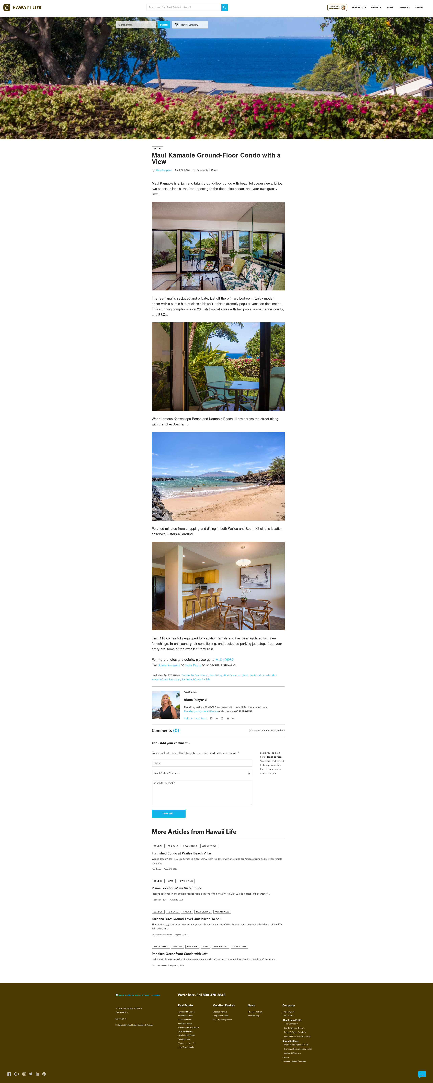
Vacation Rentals (220, 1011)
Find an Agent (288, 1011)
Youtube (233, 718)
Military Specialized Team (296, 1044)
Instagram (222, 718)
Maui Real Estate (185, 1023)
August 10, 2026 (176, 899)
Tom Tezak (156, 869)
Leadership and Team (294, 1027)
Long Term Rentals (186, 1047)
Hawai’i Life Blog (255, 1011)
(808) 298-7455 (243, 711)
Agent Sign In (120, 1018)
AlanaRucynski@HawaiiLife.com (201, 711)
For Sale (195, 675)
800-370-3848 (214, 995)
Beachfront (161, 946)
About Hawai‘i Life (292, 1020)
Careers (285, 1057)
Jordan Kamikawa (159, 899)
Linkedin (228, 718)
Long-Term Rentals (221, 1015)
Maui (171, 881)
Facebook (211, 718)
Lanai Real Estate (185, 1031)
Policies (150, 1025)
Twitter (217, 718)
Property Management (222, 1019)
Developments (184, 1039)
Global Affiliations (292, 1053)
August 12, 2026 (170, 869)
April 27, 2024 (182, 170)
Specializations (290, 1041)
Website (188, 718)
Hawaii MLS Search (186, 1011)
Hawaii (158, 148)
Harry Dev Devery (159, 965)
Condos (186, 675)
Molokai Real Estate (186, 1035)
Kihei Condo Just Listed (236, 675)
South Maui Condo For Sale (195, 679)
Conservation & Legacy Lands (298, 1048)
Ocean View (209, 846)
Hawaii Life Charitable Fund (297, 1036)
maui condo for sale (260, 675)
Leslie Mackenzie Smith (162, 934)
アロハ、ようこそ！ (187, 1043)
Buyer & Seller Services (295, 1032)
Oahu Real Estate (185, 1019)
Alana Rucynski (163, 170)
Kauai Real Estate (185, 1015)
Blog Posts (201, 718)
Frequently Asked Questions (294, 1061)
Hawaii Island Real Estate (188, 1027)
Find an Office (122, 1012)
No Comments (200, 170)
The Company (291, 1023)
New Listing (216, 675)
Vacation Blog (253, 1015)
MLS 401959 (224, 659)
